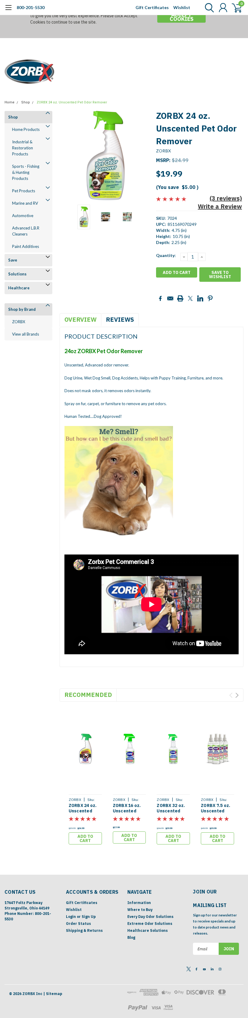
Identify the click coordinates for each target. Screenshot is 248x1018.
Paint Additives (25, 246)
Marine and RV (25, 203)
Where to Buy (139, 909)
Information (139, 902)
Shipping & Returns (84, 930)
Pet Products (23, 190)
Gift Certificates (152, 7)
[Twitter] (190, 298)
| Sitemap (52, 993)
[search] (208, 7)
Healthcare (19, 287)
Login (71, 916)
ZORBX (18, 321)
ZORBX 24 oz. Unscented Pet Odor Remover (72, 102)
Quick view (85, 749)
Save (12, 260)
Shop (25, 102)
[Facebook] (160, 298)
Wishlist (181, 7)
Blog (131, 937)
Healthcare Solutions (147, 930)
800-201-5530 (30, 7)
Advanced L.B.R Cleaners (25, 231)
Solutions (17, 274)
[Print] (180, 298)
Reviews (120, 319)
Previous (67, 155)
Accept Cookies (182, 16)
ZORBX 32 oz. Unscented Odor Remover (172, 811)
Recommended (88, 695)
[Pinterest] (210, 298)
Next (144, 155)
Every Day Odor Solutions (150, 916)
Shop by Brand (22, 309)
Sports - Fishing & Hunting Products (25, 172)
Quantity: (166, 255)
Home (10, 102)
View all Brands (25, 334)
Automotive (22, 215)
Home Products (26, 129)
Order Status (78, 923)
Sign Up (89, 916)
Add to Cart (85, 838)
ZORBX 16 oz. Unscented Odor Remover (128, 811)
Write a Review (220, 206)
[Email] (170, 298)
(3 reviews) (226, 198)
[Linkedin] (200, 298)
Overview (80, 319)
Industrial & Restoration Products (22, 147)
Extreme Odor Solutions (149, 923)
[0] (234, 7)
